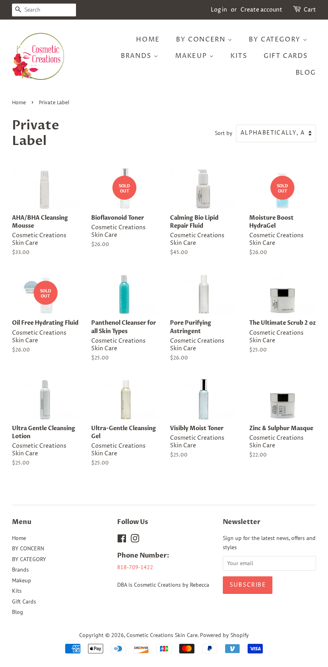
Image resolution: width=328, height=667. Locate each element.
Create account (261, 10)
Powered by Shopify (224, 635)
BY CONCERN (202, 39)
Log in (219, 10)
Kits (238, 56)
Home (148, 39)
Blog (306, 72)
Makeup (192, 56)
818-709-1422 (135, 567)
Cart (310, 10)
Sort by (223, 133)
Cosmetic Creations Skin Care (162, 635)
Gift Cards (286, 56)
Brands (137, 56)
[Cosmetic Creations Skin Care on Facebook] (121, 540)
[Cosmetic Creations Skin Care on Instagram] (134, 540)
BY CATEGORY (276, 39)
